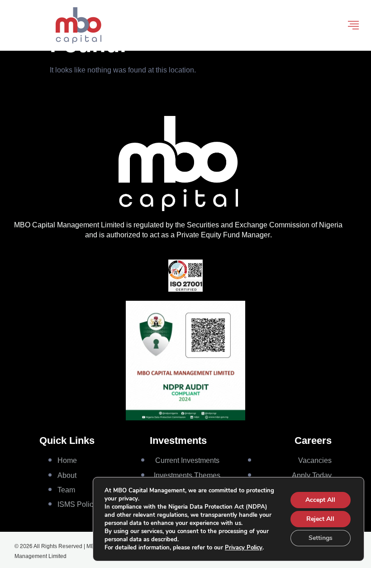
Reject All (320, 519)
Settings (321, 538)
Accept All (320, 500)
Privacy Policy (243, 548)
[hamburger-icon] (353, 25)
